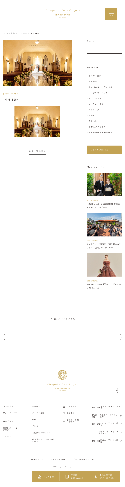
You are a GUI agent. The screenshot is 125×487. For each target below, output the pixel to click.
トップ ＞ (7, 33)
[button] (4, 337)
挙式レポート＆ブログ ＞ (20, 33)
